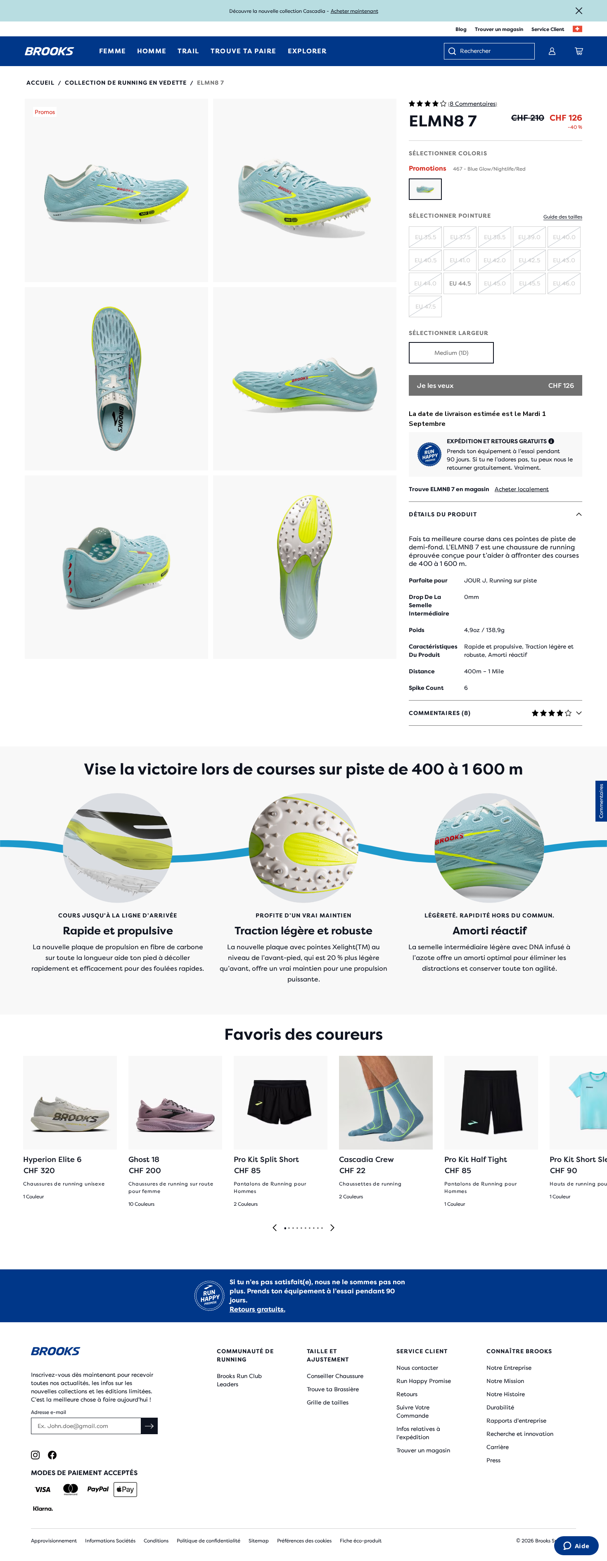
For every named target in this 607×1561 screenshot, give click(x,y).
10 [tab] (321, 1228)
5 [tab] (301, 1228)
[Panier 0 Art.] (579, 51)
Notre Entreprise (508, 1367)
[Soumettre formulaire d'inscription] (149, 1426)
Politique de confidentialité (208, 1541)
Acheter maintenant (354, 11)
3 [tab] (293, 1228)
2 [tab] (288, 1228)
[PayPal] (98, 1489)
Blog (461, 29)
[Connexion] (552, 51)
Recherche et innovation (519, 1433)
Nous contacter (417, 1367)
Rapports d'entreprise (516, 1420)
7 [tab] (309, 1228)
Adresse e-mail (48, 1412)
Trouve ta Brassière (333, 1389)
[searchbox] (493, 52)
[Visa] (43, 1489)
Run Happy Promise (423, 1381)
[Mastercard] (70, 1489)
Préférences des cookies (304, 1541)
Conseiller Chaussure (335, 1376)
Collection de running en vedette (126, 82)
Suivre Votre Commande (412, 1411)
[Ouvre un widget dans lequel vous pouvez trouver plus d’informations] (576, 1546)
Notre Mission (505, 1381)
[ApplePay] (125, 1489)
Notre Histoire (505, 1394)
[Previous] (275, 1228)
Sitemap (259, 1541)
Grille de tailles (328, 1402)
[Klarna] (43, 1508)
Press (493, 1460)
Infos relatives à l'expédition (418, 1433)
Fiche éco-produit (361, 1541)
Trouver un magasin (499, 29)
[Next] (332, 1228)
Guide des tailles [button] (562, 217)
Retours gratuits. (257, 1309)
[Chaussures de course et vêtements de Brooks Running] (49, 51)
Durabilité (500, 1407)
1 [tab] (285, 1228)
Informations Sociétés (110, 1541)
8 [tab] (313, 1228)
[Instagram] (35, 1455)
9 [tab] (317, 1228)
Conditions (156, 1541)
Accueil (40, 82)
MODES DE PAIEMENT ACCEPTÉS (84, 1473)
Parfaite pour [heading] (428, 580)
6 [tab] (305, 1228)
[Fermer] (579, 10)
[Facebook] (52, 1455)
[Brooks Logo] (99, 1352)
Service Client (547, 29)
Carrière (497, 1447)
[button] (116, 190)
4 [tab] (297, 1228)
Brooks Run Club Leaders (239, 1380)
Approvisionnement (54, 1541)
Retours (406, 1394)
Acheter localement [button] (522, 489)
